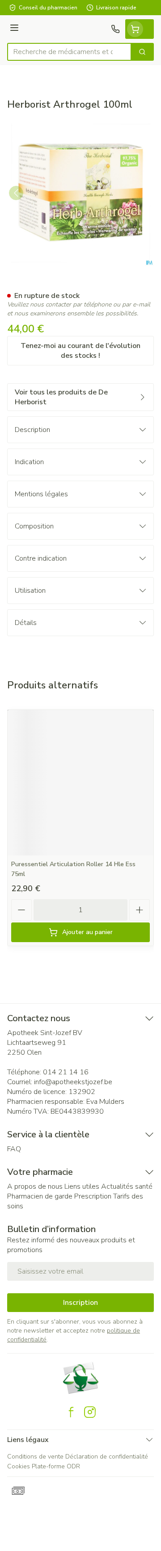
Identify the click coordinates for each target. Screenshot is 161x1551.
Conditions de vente (35, 1456)
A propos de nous (35, 1186)
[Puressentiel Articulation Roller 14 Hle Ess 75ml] (80, 782)
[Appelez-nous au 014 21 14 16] (115, 29)
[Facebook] (71, 1412)
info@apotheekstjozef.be (73, 1082)
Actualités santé (127, 1186)
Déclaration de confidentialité (106, 1456)
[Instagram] (90, 1412)
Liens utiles (81, 1186)
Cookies (18, 1466)
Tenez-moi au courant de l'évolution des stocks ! (80, 351)
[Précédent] (16, 193)
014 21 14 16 (66, 1072)
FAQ (14, 1149)
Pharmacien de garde (39, 1196)
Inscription (80, 1303)
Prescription (92, 1196)
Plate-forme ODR (56, 1466)
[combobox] (69, 52)
